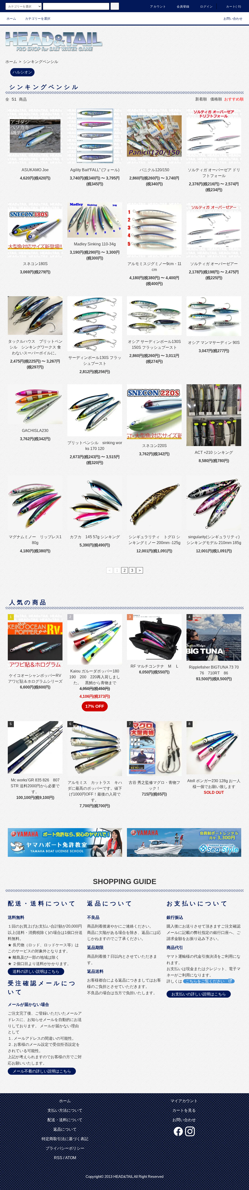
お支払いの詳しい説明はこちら (198, 994)
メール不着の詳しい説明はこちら (42, 1071)
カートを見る (184, 1110)
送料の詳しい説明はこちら (36, 971)
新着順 (201, 99)
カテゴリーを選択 (37, 18)
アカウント (158, 6)
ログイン (206, 6)
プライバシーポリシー (64, 1148)
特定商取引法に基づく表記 (65, 1139)
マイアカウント (184, 1101)
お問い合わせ (232, 18)
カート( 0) (233, 6)
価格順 (216, 99)
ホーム (11, 18)
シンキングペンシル (40, 62)
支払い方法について (64, 1110)
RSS (58, 1158)
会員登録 (183, 6)
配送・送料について (64, 1120)
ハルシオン (22, 72)
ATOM (70, 1158)
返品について (65, 1129)
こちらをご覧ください (207, 981)
